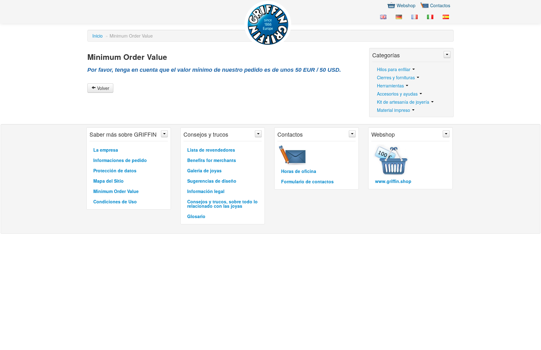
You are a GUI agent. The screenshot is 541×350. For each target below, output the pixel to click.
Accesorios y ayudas (398, 94)
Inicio (97, 36)
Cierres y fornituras (396, 77)
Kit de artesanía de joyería (403, 102)
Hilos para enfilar (394, 69)
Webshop (406, 5)
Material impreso (394, 110)
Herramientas (391, 85)
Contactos (440, 5)
